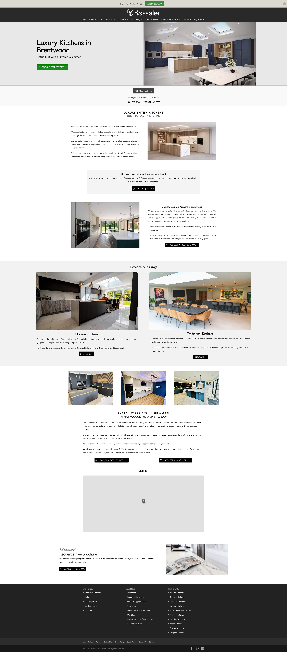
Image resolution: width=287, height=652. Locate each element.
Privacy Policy (119, 642)
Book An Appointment (136, 601)
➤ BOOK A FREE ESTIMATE (52, 67)
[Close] (284, 3)
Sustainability (108, 642)
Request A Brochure (135, 596)
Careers (98, 642)
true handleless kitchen (115, 339)
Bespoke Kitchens (177, 596)
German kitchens (84, 347)
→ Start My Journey (194, 20)
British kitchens (201, 235)
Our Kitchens (89, 20)
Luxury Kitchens (88, 642)
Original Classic (91, 605)
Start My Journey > (154, 3)
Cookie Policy (131, 642)
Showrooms (132, 605)
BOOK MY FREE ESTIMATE (111, 460)
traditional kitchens (186, 338)
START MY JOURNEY (145, 188)
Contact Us (142, 642)
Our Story (131, 592)
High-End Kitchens (177, 619)
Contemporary (91, 601)
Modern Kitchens (177, 592)
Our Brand (107, 20)
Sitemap (151, 642)
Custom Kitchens (177, 628)
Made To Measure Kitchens (181, 610)
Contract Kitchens (134, 623)
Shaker (169, 341)
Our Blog (131, 614)
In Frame (88, 610)
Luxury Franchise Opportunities (140, 619)
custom (170, 210)
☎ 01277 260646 (143, 90)
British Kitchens (176, 623)
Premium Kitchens (177, 614)
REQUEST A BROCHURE (175, 460)
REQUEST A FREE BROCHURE (183, 244)
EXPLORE (87, 353)
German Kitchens (177, 605)
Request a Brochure (147, 20)
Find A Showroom (171, 20)
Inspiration (124, 20)
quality (213, 226)
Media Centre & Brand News (139, 610)
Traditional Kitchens (178, 601)
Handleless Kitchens (93, 592)
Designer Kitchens (177, 632)
